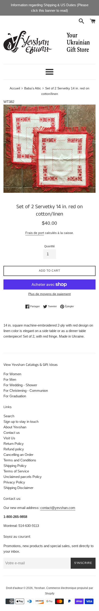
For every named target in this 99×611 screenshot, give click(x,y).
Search (8, 416)
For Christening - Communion (25, 390)
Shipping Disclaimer (18, 488)
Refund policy (13, 449)
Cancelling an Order (18, 455)
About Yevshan (14, 427)
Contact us (11, 433)
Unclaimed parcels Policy (22, 477)
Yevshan (39, 588)
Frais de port (34, 233)
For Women (12, 374)
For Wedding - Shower (20, 385)
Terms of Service (16, 471)
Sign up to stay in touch (20, 421)
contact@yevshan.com (57, 508)
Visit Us (9, 438)
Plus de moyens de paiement (49, 294)
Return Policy (13, 444)
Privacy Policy (14, 482)
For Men (9, 379)
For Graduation (14, 396)
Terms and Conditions (19, 460)
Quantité (49, 246)
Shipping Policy (14, 466)
